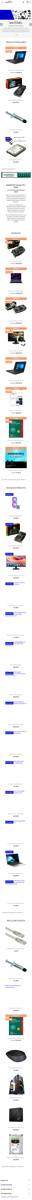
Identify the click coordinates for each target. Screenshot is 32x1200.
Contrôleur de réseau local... (16, 903)
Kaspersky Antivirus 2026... (16, 470)
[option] (16, 23)
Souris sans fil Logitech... (16, 1068)
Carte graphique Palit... (16, 754)
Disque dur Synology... (16, 694)
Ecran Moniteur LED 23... (16, 351)
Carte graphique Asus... (16, 261)
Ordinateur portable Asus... (16, 873)
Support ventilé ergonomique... (16, 635)
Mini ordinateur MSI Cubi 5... (16, 1127)
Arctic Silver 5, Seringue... (16, 130)
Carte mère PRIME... (16, 665)
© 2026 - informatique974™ (9, 1197)
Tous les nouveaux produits (12, 913)
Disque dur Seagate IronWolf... (16, 1157)
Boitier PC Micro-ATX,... (16, 1098)
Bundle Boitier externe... (16, 160)
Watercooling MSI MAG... (16, 516)
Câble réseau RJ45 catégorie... (16, 948)
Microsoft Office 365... (16, 410)
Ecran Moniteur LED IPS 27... (16, 575)
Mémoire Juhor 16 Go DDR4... (16, 814)
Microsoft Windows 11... (16, 1008)
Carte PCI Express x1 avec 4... (16, 605)
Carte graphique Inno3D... (16, 321)
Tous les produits (8, 169)
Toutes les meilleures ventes (13, 1167)
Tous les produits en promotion (14, 480)
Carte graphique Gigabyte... (16, 100)
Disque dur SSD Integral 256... (16, 843)
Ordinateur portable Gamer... (16, 291)
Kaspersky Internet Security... (16, 440)
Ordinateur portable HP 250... (16, 70)
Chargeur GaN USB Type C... (16, 784)
